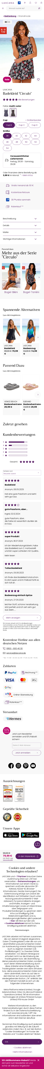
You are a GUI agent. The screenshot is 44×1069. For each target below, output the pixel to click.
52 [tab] (35, 142)
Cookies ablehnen (15, 923)
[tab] (6, 112)
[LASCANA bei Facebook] (11, 765)
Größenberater (34, 120)
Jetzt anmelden (22, 752)
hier (13, 921)
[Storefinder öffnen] (25, 3)
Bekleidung (10, 16)
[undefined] (38, 277)
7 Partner (21, 876)
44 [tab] (35, 135)
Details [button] (6, 225)
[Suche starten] (39, 8)
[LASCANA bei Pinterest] (25, 765)
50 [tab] (26, 142)
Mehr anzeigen (13, 617)
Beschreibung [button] (9, 218)
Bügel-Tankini (31, 292)
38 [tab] (7, 135)
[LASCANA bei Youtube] (33, 765)
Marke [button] (6, 232)
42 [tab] (26, 135)
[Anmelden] (30, 3)
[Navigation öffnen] (2, 8)
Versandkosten (8, 860)
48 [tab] (17, 142)
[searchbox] (21, 8)
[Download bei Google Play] (30, 835)
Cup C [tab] (22, 125)
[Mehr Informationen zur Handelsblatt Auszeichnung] (19, 793)
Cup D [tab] (35, 125)
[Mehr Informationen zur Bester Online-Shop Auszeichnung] (8, 793)
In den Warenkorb (27, 856)
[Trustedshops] (7, 817)
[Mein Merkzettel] (35, 3)
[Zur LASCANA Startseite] (8, 3)
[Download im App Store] (11, 835)
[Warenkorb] (41, 3)
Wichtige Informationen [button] (14, 239)
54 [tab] (7, 148)
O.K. (6, 1041)
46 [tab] (7, 142)
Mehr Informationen (22, 1052)
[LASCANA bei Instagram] (18, 765)
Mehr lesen (10, 555)
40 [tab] (16, 135)
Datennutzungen (27, 881)
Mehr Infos (28, 175)
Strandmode (24, 16)
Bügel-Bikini (11, 292)
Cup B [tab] (9, 125)
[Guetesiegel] (17, 817)
